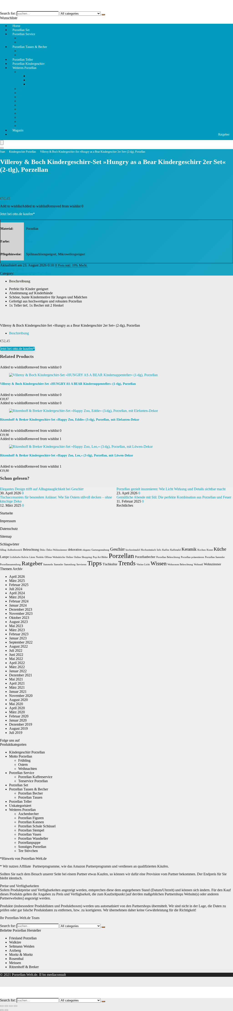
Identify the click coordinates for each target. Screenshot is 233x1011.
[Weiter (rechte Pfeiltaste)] (6, 1010)
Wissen (159, 563)
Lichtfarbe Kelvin (19, 557)
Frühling (33, 76)
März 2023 (17, 630)
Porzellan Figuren (31, 93)
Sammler (58, 564)
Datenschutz (9, 529)
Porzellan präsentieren (192, 557)
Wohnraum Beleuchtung (180, 564)
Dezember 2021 (20, 675)
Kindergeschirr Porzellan (22, 151)
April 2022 (17, 663)
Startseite (6, 513)
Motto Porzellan (29, 72)
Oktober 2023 (19, 618)
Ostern (32, 80)
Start (2, 151)
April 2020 (17, 708)
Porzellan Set (18, 785)
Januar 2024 (18, 605)
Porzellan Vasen (29, 834)
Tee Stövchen (28, 89)
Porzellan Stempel (31, 109)
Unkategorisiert (20, 806)
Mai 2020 (16, 704)
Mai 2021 (16, 679)
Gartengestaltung (100, 550)
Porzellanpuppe (29, 113)
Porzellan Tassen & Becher (30, 47)
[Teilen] (11, 1006)
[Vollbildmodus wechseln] (6, 1006)
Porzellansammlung (10, 564)
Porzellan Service (24, 34)
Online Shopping (83, 557)
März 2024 (17, 597)
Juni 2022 (16, 655)
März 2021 (17, 687)
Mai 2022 (16, 659)
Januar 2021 (18, 691)
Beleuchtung (31, 549)
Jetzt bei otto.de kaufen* (17, 214)
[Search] (2, 148)
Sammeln (48, 564)
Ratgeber (224, 134)
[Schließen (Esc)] (15, 1006)
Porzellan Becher (30, 793)
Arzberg (15, 950)
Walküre (15, 942)
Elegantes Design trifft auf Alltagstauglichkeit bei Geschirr (42, 489)
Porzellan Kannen (31, 97)
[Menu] (2, 142)
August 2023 (18, 622)
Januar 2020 (18, 720)
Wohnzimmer (212, 564)
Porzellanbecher (145, 557)
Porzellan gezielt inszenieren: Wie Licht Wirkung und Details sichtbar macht (170, 489)
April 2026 (17, 576)
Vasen (22, 117)
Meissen (15, 963)
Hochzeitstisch (148, 550)
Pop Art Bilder (100, 557)
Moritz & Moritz (21, 954)
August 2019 (18, 728)
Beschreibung (19, 281)
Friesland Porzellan (23, 938)
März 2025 (17, 581)
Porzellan (121, 555)
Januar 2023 (18, 638)
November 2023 (21, 613)
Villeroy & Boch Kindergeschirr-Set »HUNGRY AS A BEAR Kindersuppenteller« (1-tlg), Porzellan (68, 384)
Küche (220, 549)
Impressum (8, 521)
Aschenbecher (28, 121)
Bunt (29, 241)
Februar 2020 (18, 716)
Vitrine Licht (143, 564)
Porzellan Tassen (30, 51)
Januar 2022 (18, 671)
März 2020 (17, 712)
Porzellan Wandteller (33, 105)
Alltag (3, 550)
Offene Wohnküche (55, 557)
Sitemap (6, 536)
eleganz (87, 550)
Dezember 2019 (20, 724)
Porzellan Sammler (215, 557)
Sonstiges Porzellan (32, 126)
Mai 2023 (16, 626)
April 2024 (17, 593)
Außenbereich (14, 550)
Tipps (94, 563)
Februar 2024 (18, 601)
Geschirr (117, 549)
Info (159, 550)
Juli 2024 (15, 589)
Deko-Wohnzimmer (56, 550)
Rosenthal (16, 959)
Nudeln (40, 557)
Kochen (202, 550)
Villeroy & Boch (12, 269)
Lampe (4, 557)
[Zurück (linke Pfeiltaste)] (2, 1010)
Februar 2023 (18, 634)
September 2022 (21, 642)
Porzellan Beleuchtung (168, 557)
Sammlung (70, 564)
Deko (43, 550)
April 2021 (17, 683)
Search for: (8, 13)
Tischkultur (110, 564)
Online (69, 557)
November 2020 (21, 696)
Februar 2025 (18, 585)
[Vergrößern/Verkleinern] (2, 1006)
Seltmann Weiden (21, 946)
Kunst (210, 550)
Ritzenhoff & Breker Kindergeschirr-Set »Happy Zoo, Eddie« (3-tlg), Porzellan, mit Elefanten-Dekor (69, 419)
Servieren (81, 564)
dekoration (75, 549)
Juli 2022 (15, 650)
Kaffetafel (175, 550)
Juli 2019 (15, 733)
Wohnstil (198, 564)
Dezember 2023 (20, 609)
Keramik (189, 549)
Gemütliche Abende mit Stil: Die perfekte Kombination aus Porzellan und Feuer (173, 497)
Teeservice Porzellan (33, 781)
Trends (127, 563)
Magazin (18, 130)
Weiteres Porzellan (24, 68)
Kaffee (165, 550)
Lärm (32, 557)
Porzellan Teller (20, 801)
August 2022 (18, 646)
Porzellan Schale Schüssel (37, 101)
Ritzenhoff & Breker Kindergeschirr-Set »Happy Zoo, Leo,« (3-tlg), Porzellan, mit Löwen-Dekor (66, 455)
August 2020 (18, 700)
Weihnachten (36, 84)
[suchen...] (103, 14)
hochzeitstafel (133, 550)
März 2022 (17, 667)
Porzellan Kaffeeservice (35, 38)
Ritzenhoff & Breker (24, 967)
